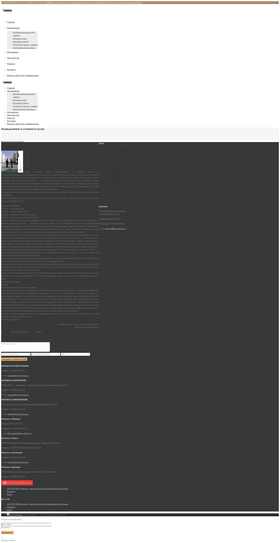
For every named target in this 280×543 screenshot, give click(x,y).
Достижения (13, 52)
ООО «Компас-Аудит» (20, 39)
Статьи (32, 332)
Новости (11, 64)
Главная (11, 22)
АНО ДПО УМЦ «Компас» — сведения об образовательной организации (37, 488)
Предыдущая (7, 141)
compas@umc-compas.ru (115, 228)
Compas (7, 332)
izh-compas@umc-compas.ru (19, 433)
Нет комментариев (49, 332)
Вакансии (11, 491)
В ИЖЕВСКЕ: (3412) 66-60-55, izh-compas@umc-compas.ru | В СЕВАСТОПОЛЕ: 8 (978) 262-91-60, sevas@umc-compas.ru (94, 2)
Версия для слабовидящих (19, 482)
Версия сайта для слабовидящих (23, 75)
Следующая (18, 141)
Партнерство (13, 58)
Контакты (11, 69)
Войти (9, 494)
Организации (13, 28)
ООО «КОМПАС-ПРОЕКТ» (21, 42)
